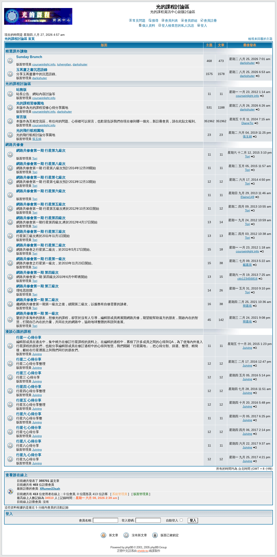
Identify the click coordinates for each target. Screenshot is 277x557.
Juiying (37, 354)
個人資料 (148, 25)
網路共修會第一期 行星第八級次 (41, 164)
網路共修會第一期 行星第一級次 (41, 259)
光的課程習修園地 (30, 103)
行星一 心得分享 (28, 337)
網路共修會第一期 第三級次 (37, 286)
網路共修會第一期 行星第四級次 (41, 218)
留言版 (21, 117)
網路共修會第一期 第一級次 (37, 313)
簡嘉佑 (247, 305)
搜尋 (155, 20)
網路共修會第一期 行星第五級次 (41, 204)
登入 (204, 25)
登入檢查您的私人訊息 (178, 25)
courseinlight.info (43, 64)
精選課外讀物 (16, 51)
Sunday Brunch (29, 57)
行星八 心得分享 (28, 441)
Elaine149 (247, 197)
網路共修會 (14, 144)
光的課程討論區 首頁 (20, 39)
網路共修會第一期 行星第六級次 (41, 191)
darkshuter (80, 64)
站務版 (21, 89)
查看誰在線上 (17, 475)
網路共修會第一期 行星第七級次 (41, 177)
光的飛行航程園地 (30, 130)
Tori (34, 158)
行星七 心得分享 (28, 427)
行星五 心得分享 (28, 400)
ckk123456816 (247, 278)
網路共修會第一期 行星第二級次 (41, 245)
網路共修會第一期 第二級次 (37, 300)
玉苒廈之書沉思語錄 (31, 69)
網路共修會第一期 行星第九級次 (41, 150)
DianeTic (247, 123)
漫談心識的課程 (18, 331)
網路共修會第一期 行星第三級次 (41, 231)
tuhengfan (64, 64)
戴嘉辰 (247, 264)
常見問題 (138, 20)
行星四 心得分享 (28, 386)
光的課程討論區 (18, 84)
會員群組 (190, 20)
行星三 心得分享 (28, 373)
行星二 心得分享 (28, 359)
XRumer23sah (50, 488)
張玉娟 (36, 139)
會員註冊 (210, 20)
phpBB (129, 547)
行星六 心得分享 (28, 414)
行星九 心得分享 (28, 455)
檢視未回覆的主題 (260, 39)
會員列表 (171, 20)
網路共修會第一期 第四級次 (37, 272)
